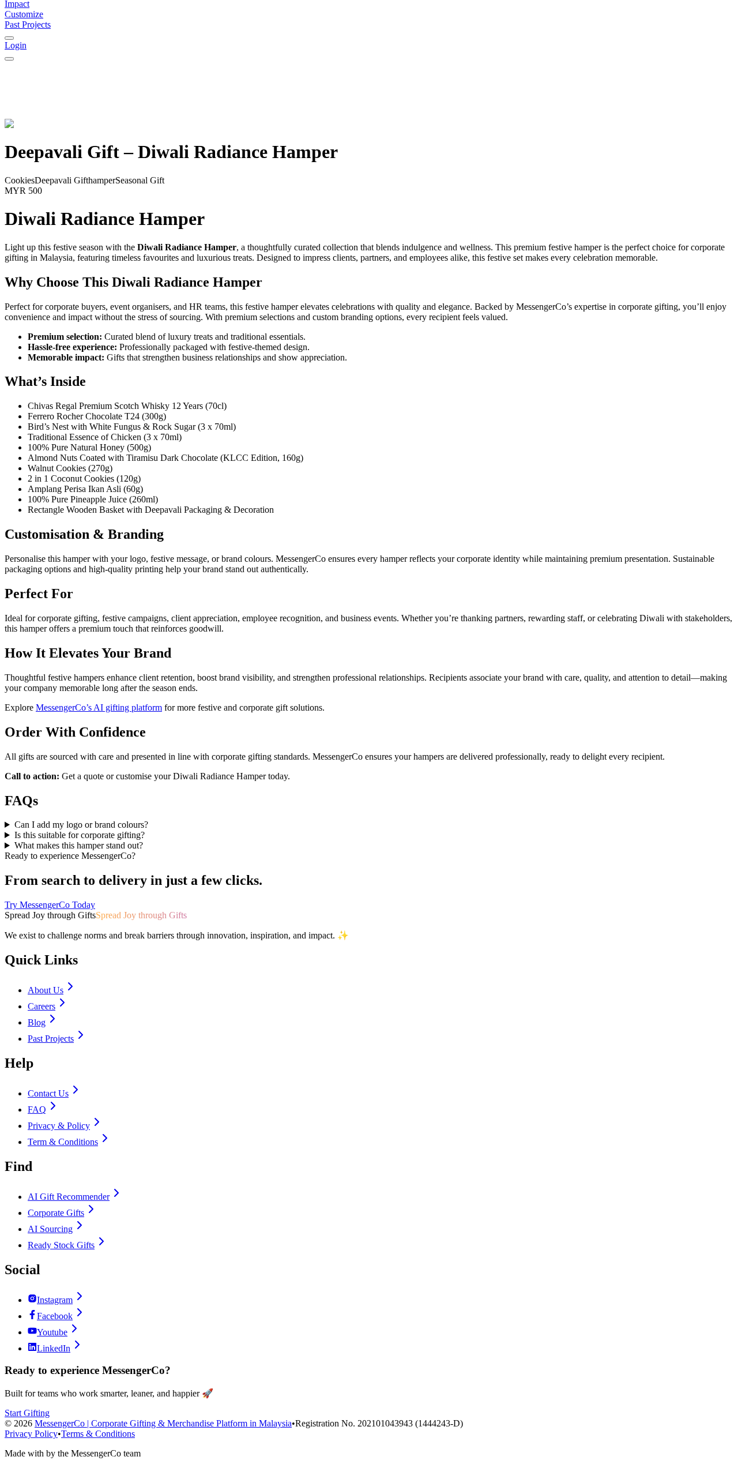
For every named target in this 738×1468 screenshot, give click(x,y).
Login (16, 45)
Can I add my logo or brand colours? (81, 824)
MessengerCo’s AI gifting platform (99, 707)
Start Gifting (27, 1413)
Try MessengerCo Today (50, 905)
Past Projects (28, 24)
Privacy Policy (31, 1434)
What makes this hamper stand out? (78, 845)
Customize (24, 14)
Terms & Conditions (98, 1434)
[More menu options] (9, 38)
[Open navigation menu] (9, 59)
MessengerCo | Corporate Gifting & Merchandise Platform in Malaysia (163, 1423)
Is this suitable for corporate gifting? (79, 835)
